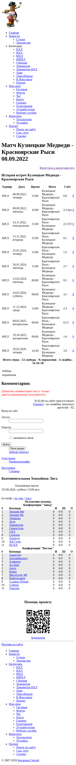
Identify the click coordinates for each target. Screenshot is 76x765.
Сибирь (14, 584)
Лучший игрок (25, 109)
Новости (14, 36)
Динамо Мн (16, 511)
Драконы (14, 518)
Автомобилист (18, 558)
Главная (14, 32)
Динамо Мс (16, 514)
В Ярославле (24, 79)
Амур (12, 568)
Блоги (20, 99)
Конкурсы (15, 116)
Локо (19, 72)
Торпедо (14, 538)
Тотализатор (24, 119)
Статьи (20, 39)
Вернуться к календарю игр (57, 167)
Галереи (21, 102)
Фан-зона (15, 86)
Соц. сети (22, 132)
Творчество (23, 42)
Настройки (8, 467)
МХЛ (19, 56)
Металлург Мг (18, 574)
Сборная (21, 62)
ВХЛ (19, 52)
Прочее (20, 82)
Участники (8, 458)
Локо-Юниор (24, 76)
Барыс (13, 571)
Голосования (24, 106)
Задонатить (38, 637)
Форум (20, 92)
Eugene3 (38, 404)
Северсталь (16, 528)
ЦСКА (13, 544)
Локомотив (23, 66)
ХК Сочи (15, 541)
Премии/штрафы (19, 461)
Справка (14, 471)
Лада (12, 521)
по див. (19, 498)
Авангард (15, 554)
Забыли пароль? (19, 452)
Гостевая (21, 89)
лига (28, 498)
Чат (18, 96)
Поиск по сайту (26, 129)
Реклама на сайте (12, 644)
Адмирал (15, 561)
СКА (12, 531)
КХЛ (19, 49)
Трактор (14, 588)
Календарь (15, 664)
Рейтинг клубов (26, 112)
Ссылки (21, 136)
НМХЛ (20, 59)
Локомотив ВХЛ (26, 69)
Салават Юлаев (19, 581)
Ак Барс (14, 564)
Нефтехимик (17, 578)
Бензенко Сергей (28, 760)
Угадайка (22, 122)
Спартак (14, 534)
